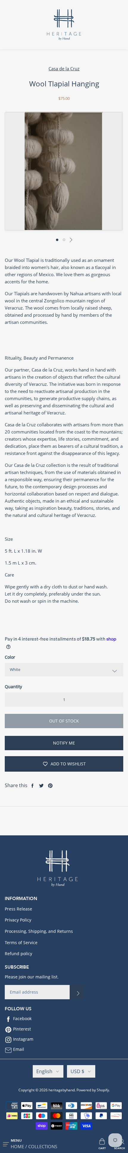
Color (10, 657)
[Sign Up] (77, 992)
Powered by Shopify (93, 1090)
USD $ (77, 1071)
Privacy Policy (18, 920)
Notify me (64, 743)
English (44, 1071)
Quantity (13, 686)
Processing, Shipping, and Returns (39, 931)
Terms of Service (21, 942)
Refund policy (18, 953)
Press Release (18, 909)
